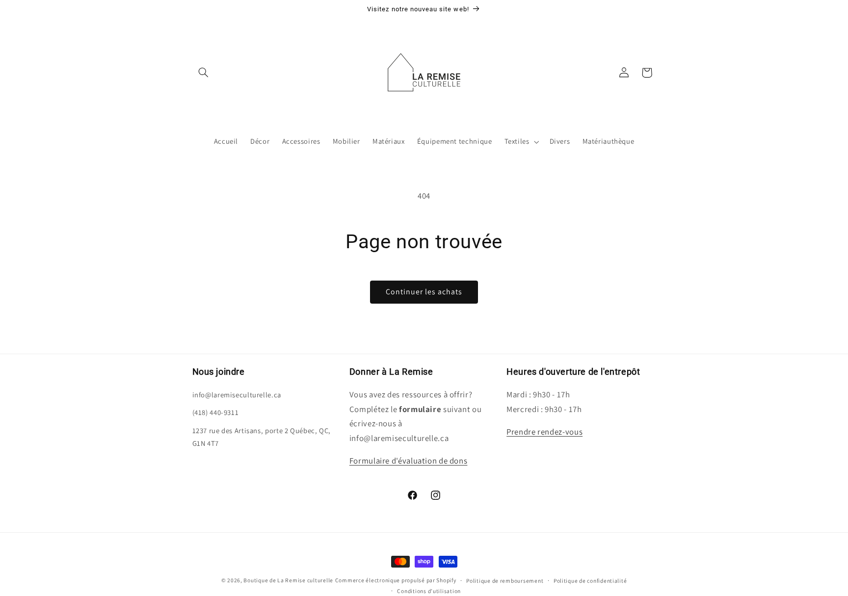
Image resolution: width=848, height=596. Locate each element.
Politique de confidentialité (590, 580)
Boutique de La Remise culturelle (288, 580)
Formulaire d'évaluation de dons (408, 460)
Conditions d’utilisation (429, 591)
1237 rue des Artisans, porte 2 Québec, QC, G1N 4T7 (261, 437)
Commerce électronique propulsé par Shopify (395, 580)
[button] (203, 72)
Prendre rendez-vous (544, 431)
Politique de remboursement (504, 580)
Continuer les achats (424, 291)
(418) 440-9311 (215, 412)
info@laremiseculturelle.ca (236, 394)
